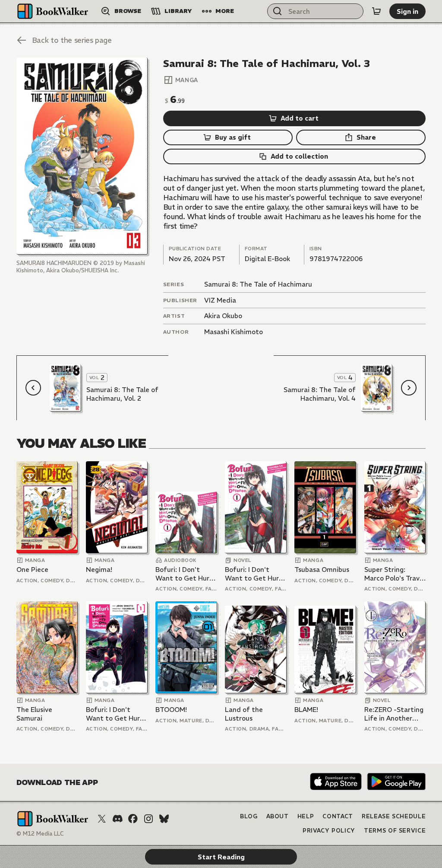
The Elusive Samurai (34, 713)
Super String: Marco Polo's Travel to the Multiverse (394, 573)
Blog (249, 816)
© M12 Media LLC (40, 833)
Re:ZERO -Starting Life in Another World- (393, 713)
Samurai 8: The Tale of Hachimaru (258, 284)
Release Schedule (394, 816)
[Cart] (376, 11)
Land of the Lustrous (244, 713)
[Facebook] (133, 819)
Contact (337, 816)
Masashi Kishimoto (233, 332)
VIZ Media (220, 300)
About (277, 816)
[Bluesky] (164, 819)
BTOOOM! (171, 709)
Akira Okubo (223, 316)
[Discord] (117, 819)
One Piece (32, 569)
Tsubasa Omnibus (321, 569)
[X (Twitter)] (102, 819)
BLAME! (306, 709)
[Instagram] (148, 819)
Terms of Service (395, 830)
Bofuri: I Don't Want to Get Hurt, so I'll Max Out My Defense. (185, 573)
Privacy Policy (329, 830)
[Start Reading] (82, 155)
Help (305, 816)
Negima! (99, 569)
